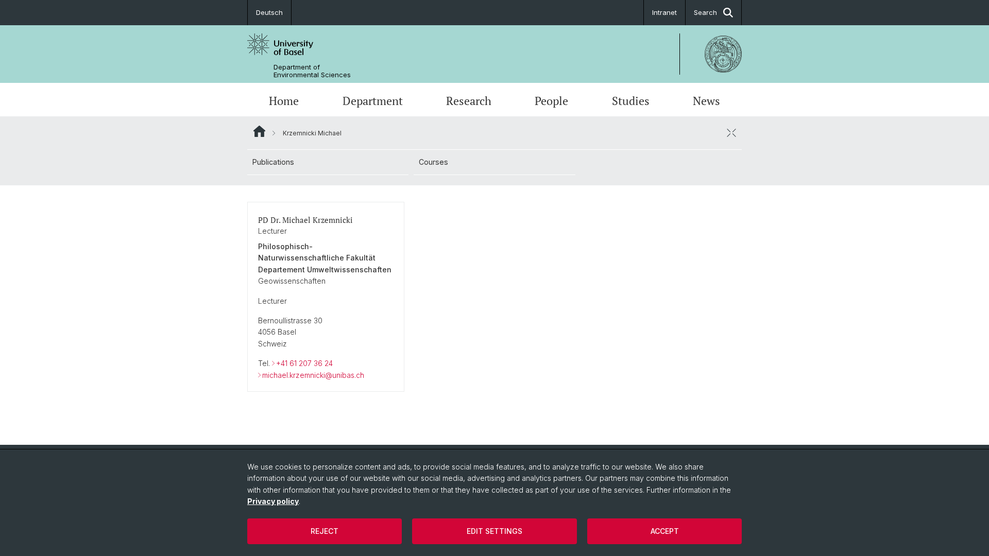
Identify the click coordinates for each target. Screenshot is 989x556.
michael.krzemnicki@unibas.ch (313, 375)
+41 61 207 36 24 (304, 363)
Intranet (664, 12)
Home (284, 101)
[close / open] (731, 133)
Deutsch (269, 12)
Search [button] (705, 12)
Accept (665, 531)
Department (373, 101)
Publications (273, 162)
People (551, 101)
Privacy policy (273, 501)
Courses (433, 162)
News (706, 101)
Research (468, 101)
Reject (324, 531)
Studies (631, 101)
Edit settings (494, 531)
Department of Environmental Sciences (312, 71)
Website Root (259, 131)
